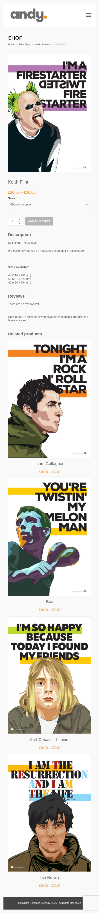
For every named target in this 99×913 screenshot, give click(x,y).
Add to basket (39, 221)
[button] (88, 15)
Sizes (11, 198)
